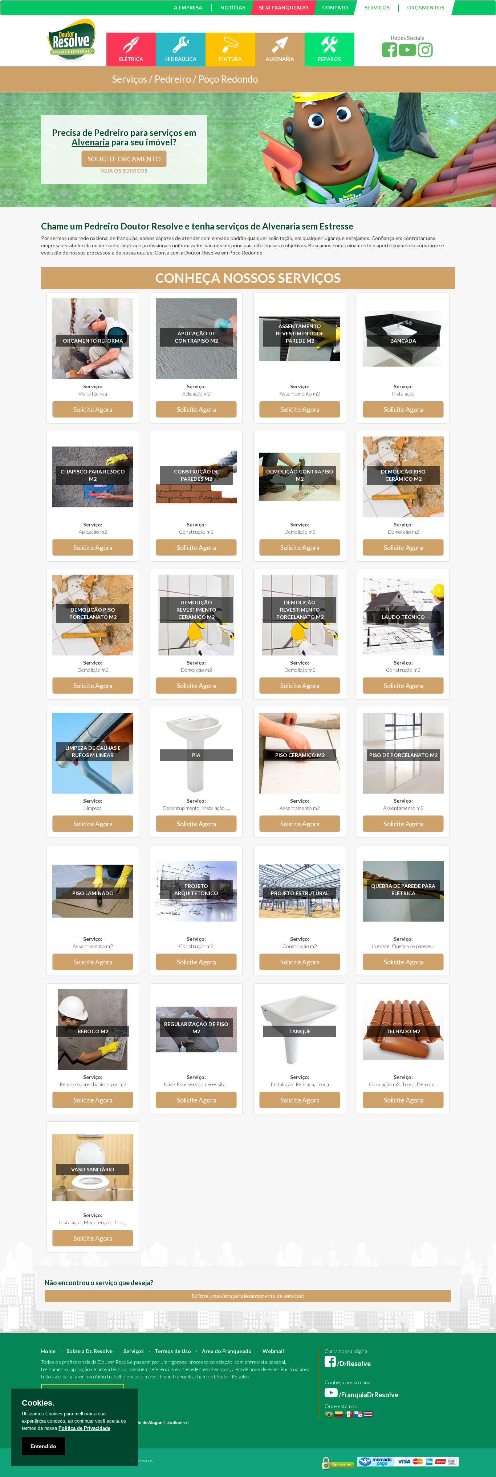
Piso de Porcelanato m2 (403, 755)
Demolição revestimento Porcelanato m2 (300, 609)
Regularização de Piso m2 (196, 1027)
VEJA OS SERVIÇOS (124, 170)
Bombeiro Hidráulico (349, 1422)
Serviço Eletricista (243, 1429)
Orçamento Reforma (93, 341)
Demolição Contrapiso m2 (299, 475)
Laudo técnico (403, 617)
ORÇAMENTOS (425, 7)
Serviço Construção (420, 1429)
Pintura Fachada (138, 1429)
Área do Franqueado (227, 1351)
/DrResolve (353, 1364)
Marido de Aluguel (145, 1422)
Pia (196, 755)
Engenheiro (281, 1422)
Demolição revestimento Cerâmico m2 (196, 609)
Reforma (215, 1422)
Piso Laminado (93, 893)
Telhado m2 (403, 1031)
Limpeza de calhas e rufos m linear (93, 751)
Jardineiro (177, 1422)
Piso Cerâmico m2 (300, 755)
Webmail (273, 1351)
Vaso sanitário (92, 1169)
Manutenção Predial (391, 1422)
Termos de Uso (173, 1351)
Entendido (43, 1446)
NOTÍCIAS (232, 7)
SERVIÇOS (377, 7)
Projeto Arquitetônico (196, 889)
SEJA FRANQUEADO (283, 7)
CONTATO (335, 7)
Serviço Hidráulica (347, 1429)
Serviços (133, 1351)
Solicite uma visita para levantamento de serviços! (248, 1296)
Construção (236, 1422)
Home (48, 1351)
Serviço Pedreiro (382, 1429)
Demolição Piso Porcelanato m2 (93, 613)
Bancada (403, 341)
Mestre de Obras (311, 1422)
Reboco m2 (93, 1031)
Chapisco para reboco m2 (93, 475)
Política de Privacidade (84, 1428)
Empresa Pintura (171, 1429)
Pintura (197, 1422)
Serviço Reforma (311, 1429)
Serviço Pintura (278, 1429)
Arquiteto (259, 1422)
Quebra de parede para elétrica (403, 889)
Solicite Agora (93, 409)
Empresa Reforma (207, 1429)
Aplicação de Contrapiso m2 (196, 337)
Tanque (300, 1031)
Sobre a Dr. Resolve (89, 1351)
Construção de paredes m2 (196, 475)
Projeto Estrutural (300, 893)
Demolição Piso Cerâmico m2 (403, 475)
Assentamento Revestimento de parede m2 (300, 333)
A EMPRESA (188, 7)
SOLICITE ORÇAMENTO (124, 159)
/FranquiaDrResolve (368, 1395)
